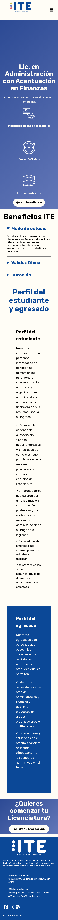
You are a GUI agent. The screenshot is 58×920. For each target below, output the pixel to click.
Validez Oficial (26, 262)
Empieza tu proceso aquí (29, 828)
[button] (51, 10)
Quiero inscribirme (29, 202)
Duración (21, 275)
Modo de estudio (29, 228)
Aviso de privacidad (12, 915)
